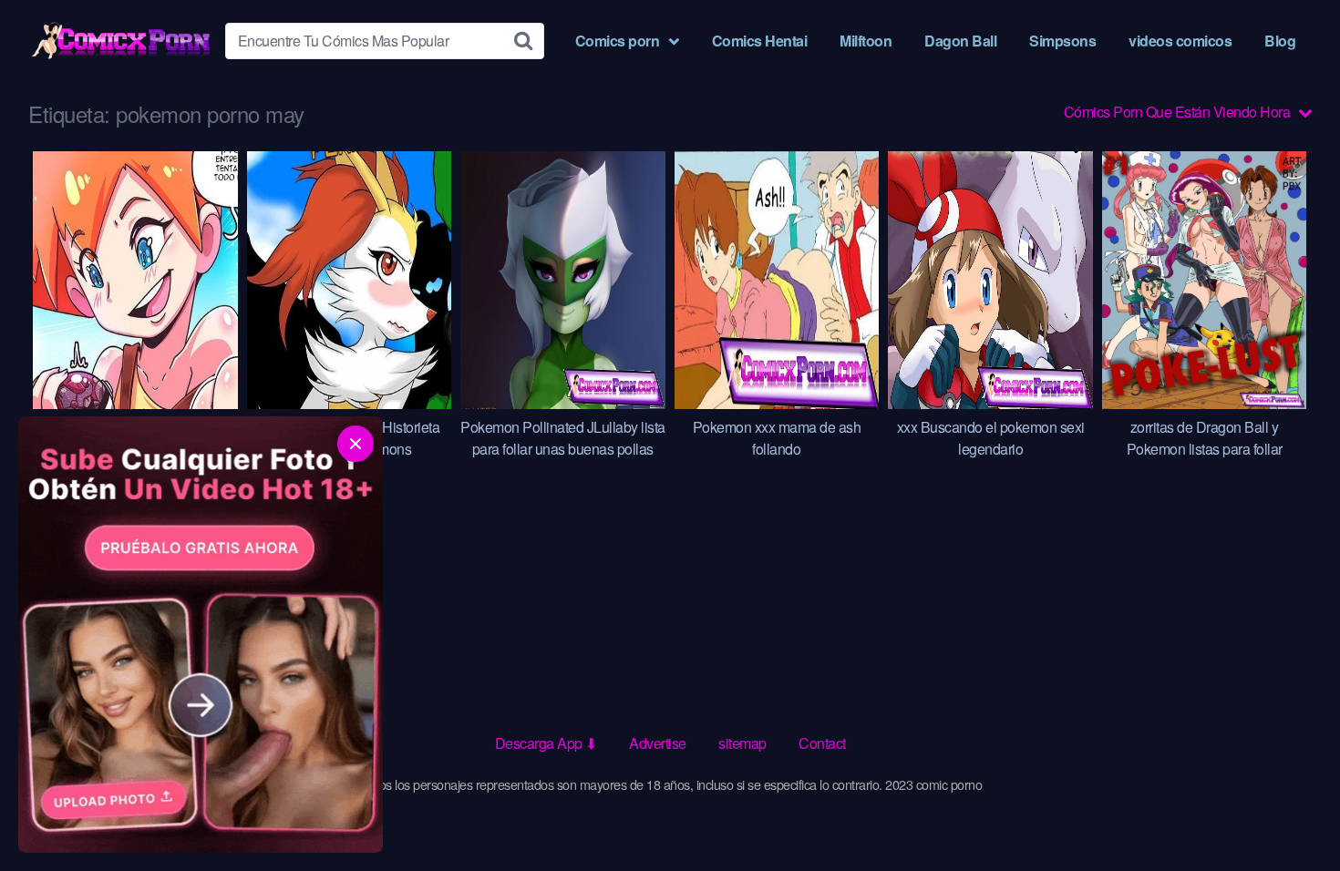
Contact (822, 743)
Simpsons (1062, 40)
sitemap (742, 743)
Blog (1279, 40)
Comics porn (617, 40)
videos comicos (1180, 40)
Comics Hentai (760, 40)
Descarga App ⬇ (546, 743)
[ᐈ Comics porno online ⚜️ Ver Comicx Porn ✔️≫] (119, 41)
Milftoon (866, 40)
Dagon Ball (960, 40)
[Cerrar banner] (355, 443)
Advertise (657, 743)
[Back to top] (1289, 813)
